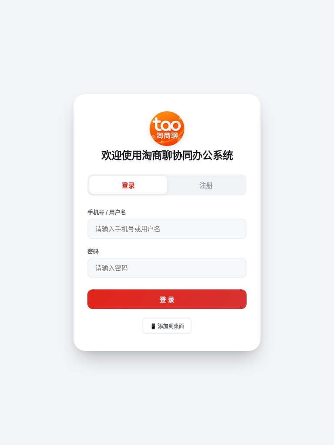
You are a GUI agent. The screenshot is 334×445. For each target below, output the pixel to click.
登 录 (167, 300)
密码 (93, 251)
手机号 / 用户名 (106, 212)
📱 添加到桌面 (167, 326)
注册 (206, 185)
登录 (128, 185)
